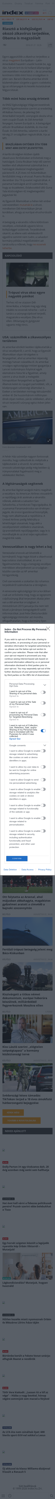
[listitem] (27, 685)
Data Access (27, 869)
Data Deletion (10, 869)
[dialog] (27, 749)
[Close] (49, 630)
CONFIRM (17, 858)
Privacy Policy (44, 869)
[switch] (43, 692)
